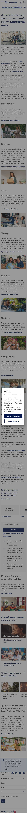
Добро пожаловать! (9, 392)
